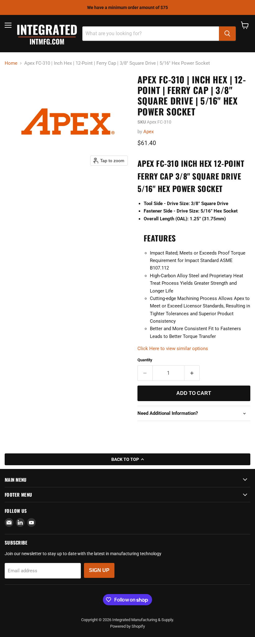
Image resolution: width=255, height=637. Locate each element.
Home (11, 63)
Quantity (144, 360)
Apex (148, 131)
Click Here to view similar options (172, 348)
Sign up (99, 570)
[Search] (227, 33)
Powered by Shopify (127, 626)
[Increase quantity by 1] (192, 373)
